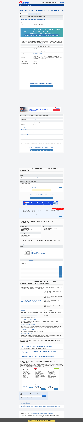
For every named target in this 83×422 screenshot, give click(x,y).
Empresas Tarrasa (42, 408)
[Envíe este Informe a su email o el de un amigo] (63, 10)
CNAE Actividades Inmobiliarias (29, 406)
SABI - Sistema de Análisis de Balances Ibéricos (54, 402)
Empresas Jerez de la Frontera (49, 408)
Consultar (31, 387)
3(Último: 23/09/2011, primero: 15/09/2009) (37, 253)
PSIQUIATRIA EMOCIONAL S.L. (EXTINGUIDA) (27, 329)
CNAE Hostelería (36, 406)
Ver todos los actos (31, 260)
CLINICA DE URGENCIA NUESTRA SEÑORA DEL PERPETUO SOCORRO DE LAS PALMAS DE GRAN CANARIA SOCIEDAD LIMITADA (32, 301)
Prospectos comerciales (35, 402)
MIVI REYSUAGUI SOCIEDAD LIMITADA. (26, 333)
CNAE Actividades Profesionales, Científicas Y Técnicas (53, 406)
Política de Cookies (44, 413)
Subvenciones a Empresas (41, 402)
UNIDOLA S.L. (23, 310)
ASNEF (22, 403)
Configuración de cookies (50, 413)
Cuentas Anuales (28, 403)
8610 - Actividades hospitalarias (37, 53)
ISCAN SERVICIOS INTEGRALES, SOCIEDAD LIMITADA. (29, 315)
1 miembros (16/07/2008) (33, 177)
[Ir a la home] (24, 2)
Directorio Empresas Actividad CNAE (25, 7)
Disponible (34, 119)
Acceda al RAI (47, 402)
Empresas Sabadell (55, 408)
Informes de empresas (23, 402)
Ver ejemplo (25, 386)
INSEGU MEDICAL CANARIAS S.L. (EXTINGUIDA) (28, 324)
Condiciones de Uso (33, 413)
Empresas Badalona (31, 408)
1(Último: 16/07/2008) (34, 250)
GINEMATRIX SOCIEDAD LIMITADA (26, 296)
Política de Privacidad (39, 413)
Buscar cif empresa (29, 402)
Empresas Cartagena (37, 408)
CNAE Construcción (23, 406)
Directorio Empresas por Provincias (35, 7)
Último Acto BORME (23, 127)
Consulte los (41, 189)
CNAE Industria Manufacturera (42, 406)
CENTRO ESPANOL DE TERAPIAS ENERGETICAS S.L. (28, 319)
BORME (24, 403)
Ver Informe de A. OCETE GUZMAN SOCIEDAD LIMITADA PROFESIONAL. (41, 420)
